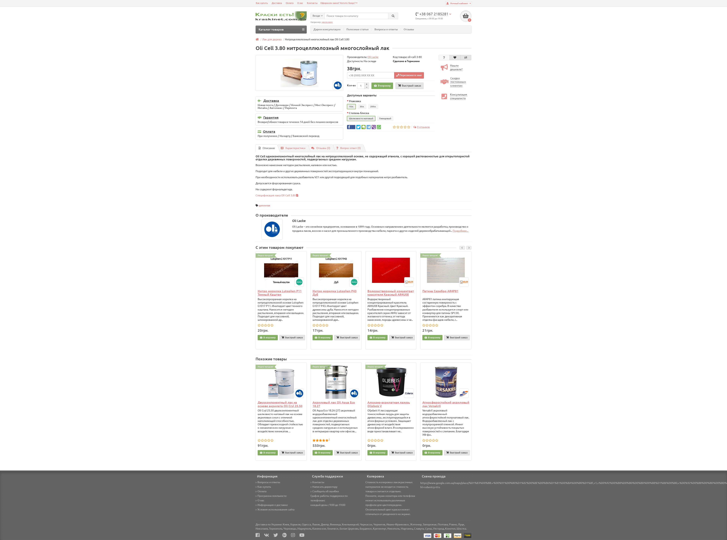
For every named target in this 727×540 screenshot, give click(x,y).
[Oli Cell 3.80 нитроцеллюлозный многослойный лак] (299, 73)
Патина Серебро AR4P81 (440, 291)
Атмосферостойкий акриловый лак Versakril (445, 404)
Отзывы (409, 29)
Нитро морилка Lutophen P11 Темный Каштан (280, 292)
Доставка (277, 3)
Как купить (262, 3)
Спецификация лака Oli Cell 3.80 (276, 195)
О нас (300, 3)
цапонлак (264, 205)
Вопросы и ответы (386, 29)
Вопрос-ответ (350, 148)
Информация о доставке (272, 504)
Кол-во (351, 85)
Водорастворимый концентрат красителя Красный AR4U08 (390, 292)
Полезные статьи (357, 29)
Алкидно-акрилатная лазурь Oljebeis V (388, 404)
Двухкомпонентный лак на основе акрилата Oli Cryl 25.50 (280, 404)
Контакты (312, 3)
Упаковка (355, 101)
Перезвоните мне (410, 75)
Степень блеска (359, 113)
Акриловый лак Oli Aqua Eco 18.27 (334, 404)
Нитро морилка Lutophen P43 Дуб (334, 292)
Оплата (289, 3)
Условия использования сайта (275, 509)
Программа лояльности (271, 495)
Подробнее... (460, 230)
